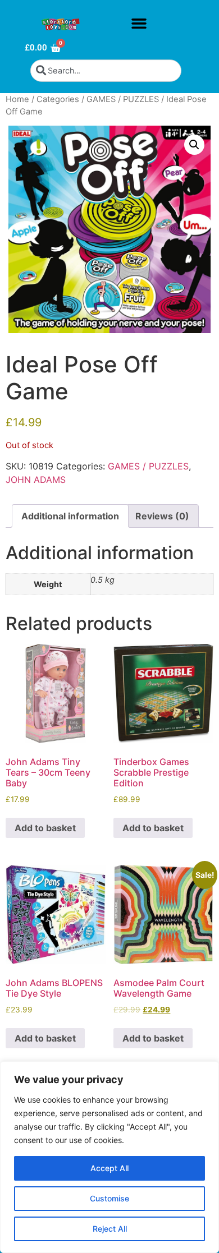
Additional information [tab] (70, 516)
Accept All (109, 1168)
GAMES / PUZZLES (122, 99)
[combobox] (105, 70)
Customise (109, 1198)
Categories (57, 99)
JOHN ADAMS (36, 479)
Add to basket (45, 827)
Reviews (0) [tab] (162, 516)
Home (17, 99)
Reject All (110, 1228)
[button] (138, 23)
